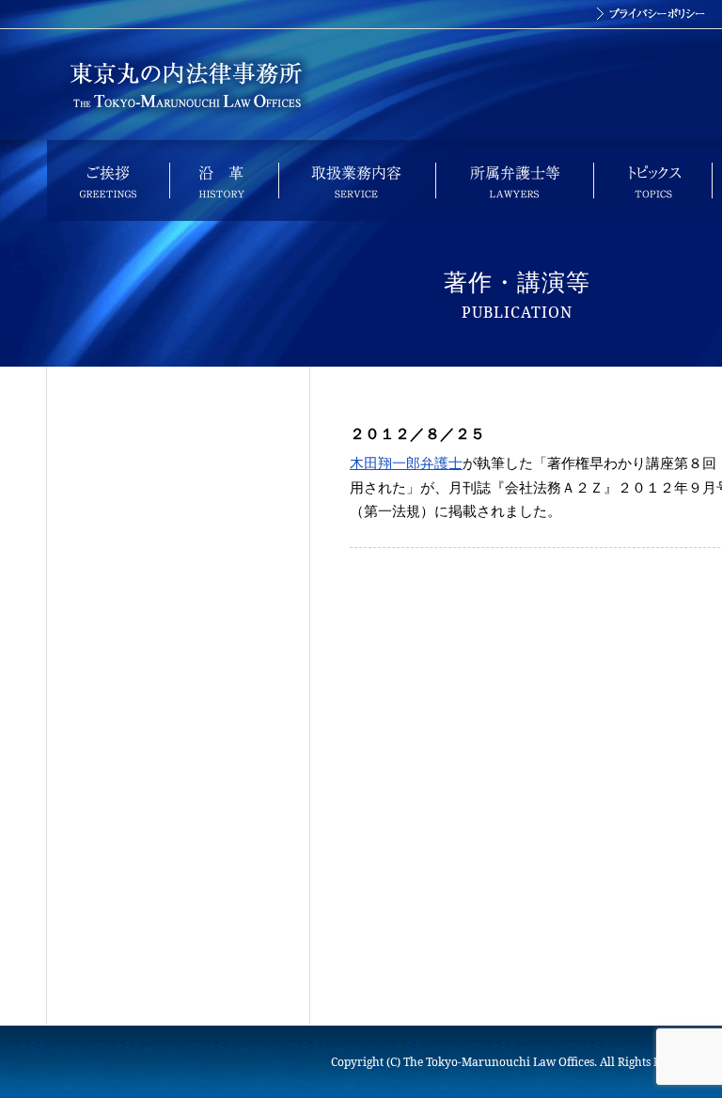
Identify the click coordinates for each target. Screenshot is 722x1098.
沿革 (223, 180)
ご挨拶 (108, 180)
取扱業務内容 (356, 180)
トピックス (652, 180)
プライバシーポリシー (650, 14)
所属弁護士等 (514, 180)
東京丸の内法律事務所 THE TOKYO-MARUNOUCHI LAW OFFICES (185, 84)
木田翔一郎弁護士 (406, 462)
